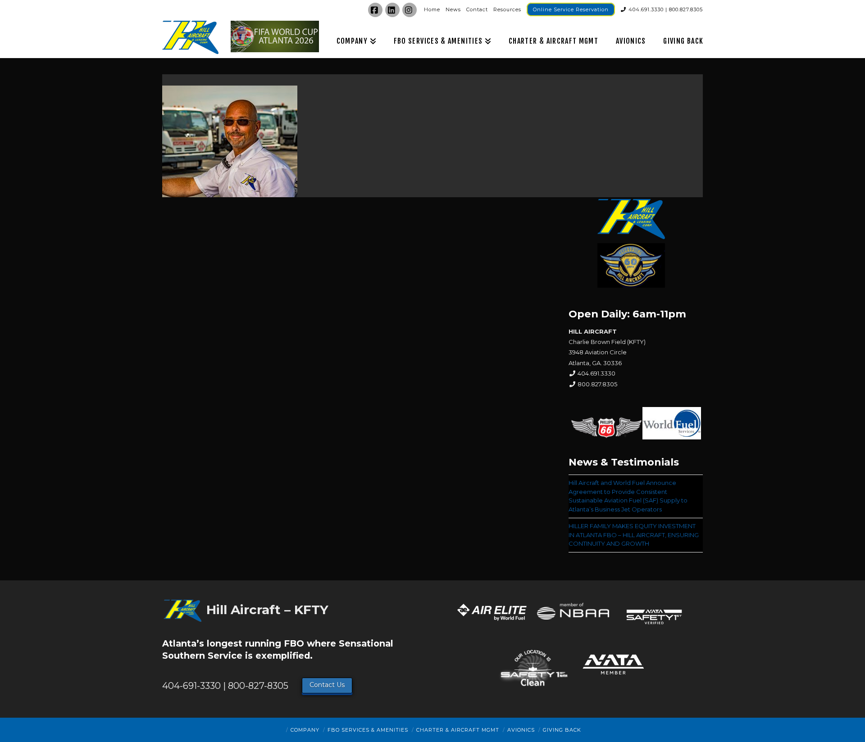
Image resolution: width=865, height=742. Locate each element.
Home (432, 9)
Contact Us (327, 685)
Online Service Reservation (571, 9)
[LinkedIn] (392, 10)
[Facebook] (375, 10)
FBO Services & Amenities (368, 730)
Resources (507, 9)
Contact (477, 9)
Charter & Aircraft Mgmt (457, 730)
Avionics (521, 730)
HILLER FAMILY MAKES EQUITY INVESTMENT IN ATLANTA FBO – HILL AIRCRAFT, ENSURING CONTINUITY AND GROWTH (634, 534)
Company (305, 730)
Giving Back (562, 730)
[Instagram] (409, 10)
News (453, 9)
